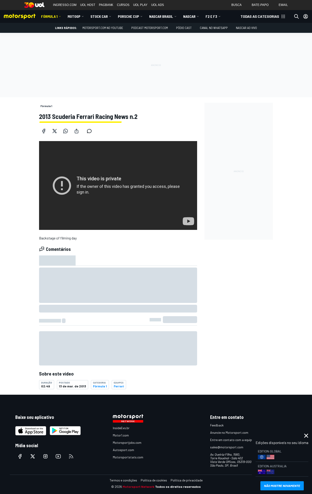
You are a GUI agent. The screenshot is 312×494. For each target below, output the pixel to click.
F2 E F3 (211, 16)
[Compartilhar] (76, 131)
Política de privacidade (187, 480)
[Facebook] (43, 131)
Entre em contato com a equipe (232, 440)
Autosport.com (123, 450)
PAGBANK (106, 5)
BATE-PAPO (260, 5)
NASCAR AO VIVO (246, 28)
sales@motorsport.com (226, 447)
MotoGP (74, 16)
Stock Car (99, 16)
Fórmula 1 (49, 16)
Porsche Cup (128, 16)
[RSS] (71, 456)
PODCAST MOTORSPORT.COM (149, 28)
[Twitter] (54, 131)
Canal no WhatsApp (214, 28)
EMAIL (283, 5)
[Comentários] (91, 131)
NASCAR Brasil (161, 16)
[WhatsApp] (65, 131)
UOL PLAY (140, 5)
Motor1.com (121, 435)
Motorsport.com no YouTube (102, 28)
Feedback (217, 425)
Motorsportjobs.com (127, 442)
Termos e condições (123, 480)
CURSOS (123, 5)
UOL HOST (87, 5)
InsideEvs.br (121, 428)
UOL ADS (157, 5)
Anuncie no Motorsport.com (229, 432)
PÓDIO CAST (184, 28)
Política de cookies (154, 480)
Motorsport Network (138, 487)
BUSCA (236, 5)
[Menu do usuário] (305, 16)
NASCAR (189, 16)
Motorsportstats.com (128, 457)
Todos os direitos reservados (178, 487)
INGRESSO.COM (65, 5)
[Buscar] (296, 16)
